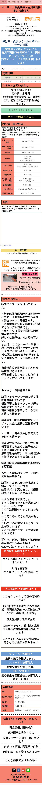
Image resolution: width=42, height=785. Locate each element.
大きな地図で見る (5, 245)
